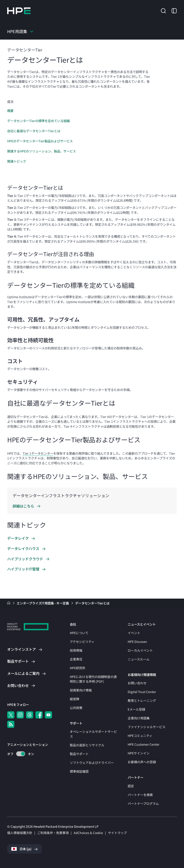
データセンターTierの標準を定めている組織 (38, 120)
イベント (134, 633)
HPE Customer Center (143, 744)
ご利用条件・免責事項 (53, 832)
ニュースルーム (138, 659)
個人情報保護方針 (19, 832)
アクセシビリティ (82, 641)
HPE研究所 (77, 668)
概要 (10, 110)
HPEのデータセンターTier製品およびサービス (40, 141)
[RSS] (10, 724)
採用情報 (76, 650)
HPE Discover (137, 641)
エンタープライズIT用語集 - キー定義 (43, 603)
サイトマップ (117, 832)
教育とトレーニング (142, 700)
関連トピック (16, 161)
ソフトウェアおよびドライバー (92, 762)
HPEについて (79, 633)
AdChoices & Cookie (88, 832)
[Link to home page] (9, 603)
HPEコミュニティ (140, 735)
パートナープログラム (143, 803)
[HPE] (27, 627)
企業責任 (76, 659)
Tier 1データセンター (38, 453)
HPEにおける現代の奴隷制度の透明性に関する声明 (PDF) (93, 679)
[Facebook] (39, 714)
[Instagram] (20, 714)
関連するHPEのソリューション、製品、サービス (41, 151)
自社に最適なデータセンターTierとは (33, 130)
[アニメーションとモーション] (20, 753)
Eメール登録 (136, 709)
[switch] (18, 753)
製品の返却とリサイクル (87, 745)
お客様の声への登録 (142, 762)
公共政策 (76, 707)
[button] (163, 10)
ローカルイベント (140, 650)
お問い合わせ (137, 683)
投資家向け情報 (81, 690)
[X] (10, 714)
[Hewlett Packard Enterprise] (19, 10)
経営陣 (74, 699)
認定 (131, 786)
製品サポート (79, 754)
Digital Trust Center (142, 691)
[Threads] (29, 714)
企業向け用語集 (139, 718)
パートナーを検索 (140, 794)
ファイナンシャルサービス (146, 727)
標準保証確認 (79, 771)
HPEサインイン (138, 753)
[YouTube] (48, 714)
